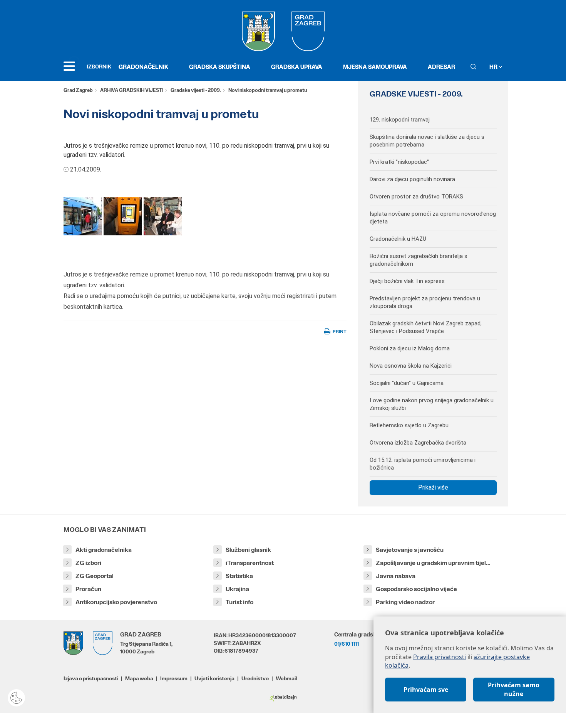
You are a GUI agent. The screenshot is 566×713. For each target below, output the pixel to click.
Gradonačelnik (143, 66)
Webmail (286, 678)
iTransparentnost (250, 563)
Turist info (239, 602)
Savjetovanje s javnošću (410, 549)
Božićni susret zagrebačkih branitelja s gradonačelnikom (418, 260)
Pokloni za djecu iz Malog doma (410, 348)
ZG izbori (88, 563)
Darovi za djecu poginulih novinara (412, 179)
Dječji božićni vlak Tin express (407, 281)
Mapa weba (139, 678)
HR (494, 66)
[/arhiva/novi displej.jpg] (123, 216)
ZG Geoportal (94, 576)
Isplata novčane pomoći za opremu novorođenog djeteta (433, 217)
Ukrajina (237, 589)
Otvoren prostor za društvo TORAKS (416, 196)
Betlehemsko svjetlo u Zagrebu (409, 425)
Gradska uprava (296, 66)
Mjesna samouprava (375, 66)
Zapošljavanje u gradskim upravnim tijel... (433, 563)
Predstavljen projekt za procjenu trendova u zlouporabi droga (425, 302)
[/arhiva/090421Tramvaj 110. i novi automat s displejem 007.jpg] (83, 216)
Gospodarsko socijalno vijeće (416, 589)
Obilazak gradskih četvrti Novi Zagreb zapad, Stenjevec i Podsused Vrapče (426, 327)
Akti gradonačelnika (103, 549)
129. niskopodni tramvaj (400, 119)
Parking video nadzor (405, 602)
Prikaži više (433, 487)
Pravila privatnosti (439, 657)
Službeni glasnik (248, 549)
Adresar (441, 66)
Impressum (174, 678)
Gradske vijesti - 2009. (196, 90)
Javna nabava (395, 576)
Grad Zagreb (78, 90)
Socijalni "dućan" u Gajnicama (407, 383)
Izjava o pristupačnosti (91, 678)
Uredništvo (255, 678)
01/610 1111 (346, 644)
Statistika (239, 576)
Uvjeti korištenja (214, 678)
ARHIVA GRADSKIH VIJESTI (131, 90)
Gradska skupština (219, 66)
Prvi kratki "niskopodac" (399, 161)
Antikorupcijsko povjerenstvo (116, 602)
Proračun (88, 589)
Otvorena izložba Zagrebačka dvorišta (418, 442)
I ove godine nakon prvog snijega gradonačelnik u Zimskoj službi (432, 404)
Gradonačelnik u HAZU (398, 238)
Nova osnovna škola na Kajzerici (411, 365)
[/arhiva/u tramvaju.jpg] (163, 216)
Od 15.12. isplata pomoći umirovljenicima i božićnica (423, 463)
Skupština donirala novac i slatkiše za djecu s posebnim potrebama (427, 140)
